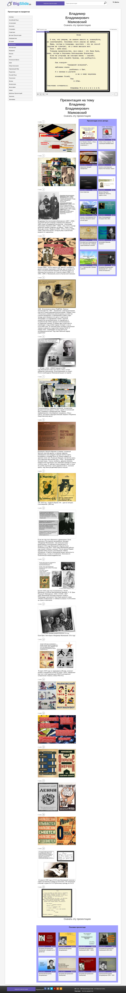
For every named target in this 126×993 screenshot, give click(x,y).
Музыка (11, 53)
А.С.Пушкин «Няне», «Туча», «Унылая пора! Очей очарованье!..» (88, 143)
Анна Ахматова (84, 192)
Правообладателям (87, 988)
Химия (11, 90)
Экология (11, 96)
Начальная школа (14, 59)
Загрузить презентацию (50, 3)
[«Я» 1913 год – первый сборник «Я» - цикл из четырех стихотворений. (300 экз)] (57, 501)
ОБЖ (10, 63)
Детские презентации (15, 35)
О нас (77, 988)
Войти (116, 2)
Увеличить (114, 29)
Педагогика (12, 72)
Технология (12, 78)
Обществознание (14, 66)
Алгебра (11, 17)
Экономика (12, 99)
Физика (11, 81)
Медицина (12, 50)
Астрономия (12, 23)
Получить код (43, 29)
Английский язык (14, 20)
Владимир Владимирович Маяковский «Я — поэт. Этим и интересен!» (106, 269)
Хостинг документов (87, 991)
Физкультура (12, 84)
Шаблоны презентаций (15, 93)
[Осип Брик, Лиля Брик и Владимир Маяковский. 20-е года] (57, 634)
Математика (12, 47)
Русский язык (13, 75)
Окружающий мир (14, 69)
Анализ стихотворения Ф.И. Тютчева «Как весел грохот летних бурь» (88, 219)
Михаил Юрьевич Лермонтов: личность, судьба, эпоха (105, 193)
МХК (10, 56)
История (11, 41)
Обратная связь (100, 988)
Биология (11, 26)
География (12, 29)
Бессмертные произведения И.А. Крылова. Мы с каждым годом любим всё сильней (88, 244)
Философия (12, 87)
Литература (12, 44)
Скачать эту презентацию (77, 25)
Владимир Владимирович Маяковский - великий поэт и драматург (47, 950)
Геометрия (12, 32)
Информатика (13, 38)
